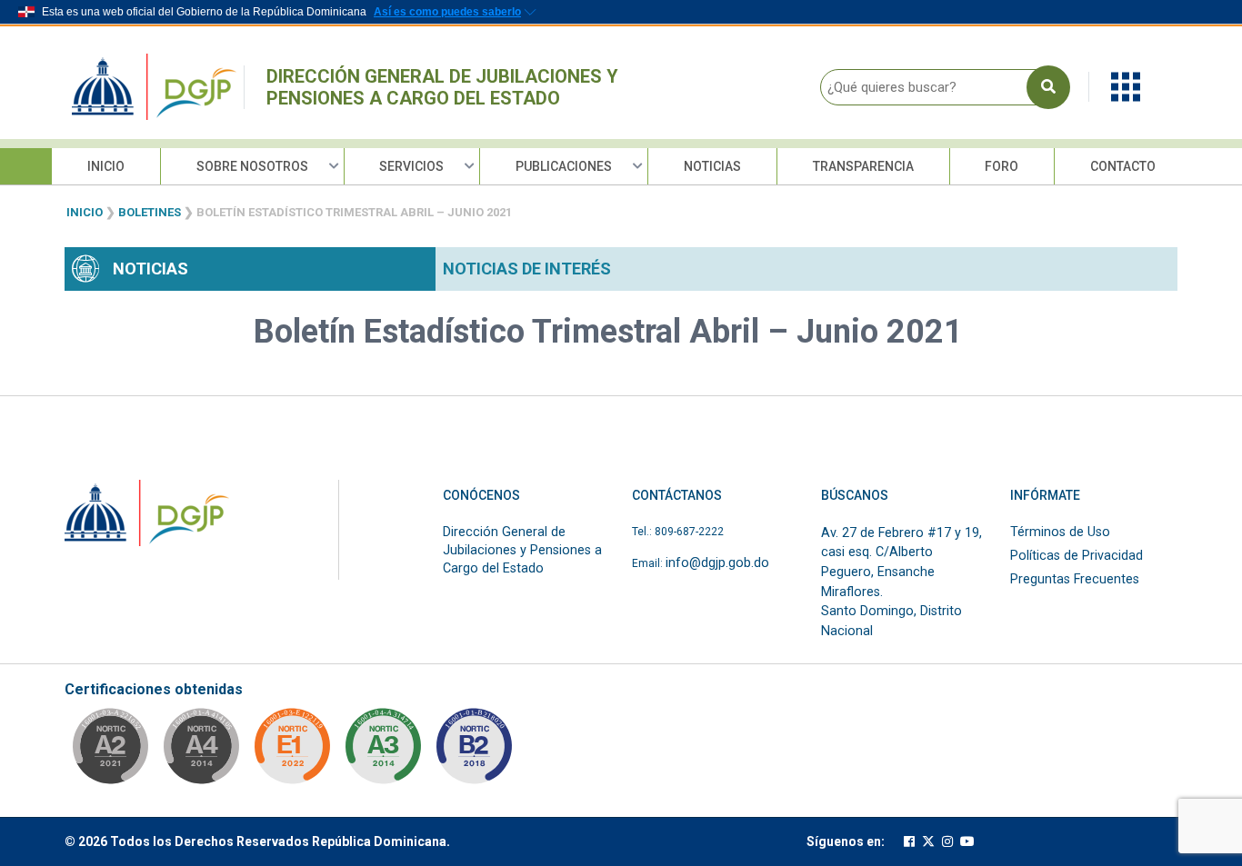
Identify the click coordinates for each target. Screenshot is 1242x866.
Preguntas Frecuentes (1074, 579)
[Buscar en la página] (1048, 87)
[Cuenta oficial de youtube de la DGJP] (967, 842)
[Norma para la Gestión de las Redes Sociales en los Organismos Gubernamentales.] (291, 751)
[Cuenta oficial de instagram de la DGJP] (947, 842)
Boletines (149, 212)
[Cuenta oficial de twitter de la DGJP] (928, 842)
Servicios (411, 166)
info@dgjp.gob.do (717, 563)
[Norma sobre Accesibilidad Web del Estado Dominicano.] (473, 751)
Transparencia (863, 166)
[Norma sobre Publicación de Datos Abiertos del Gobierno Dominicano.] (382, 751)
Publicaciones (564, 166)
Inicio (106, 166)
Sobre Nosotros (252, 166)
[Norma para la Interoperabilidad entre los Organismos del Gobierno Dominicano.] (200, 751)
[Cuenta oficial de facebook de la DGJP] (909, 842)
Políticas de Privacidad (1076, 555)
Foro (1001, 166)
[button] (1125, 86)
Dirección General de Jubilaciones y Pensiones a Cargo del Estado (442, 87)
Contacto (1123, 166)
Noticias (712, 166)
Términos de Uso (1060, 532)
